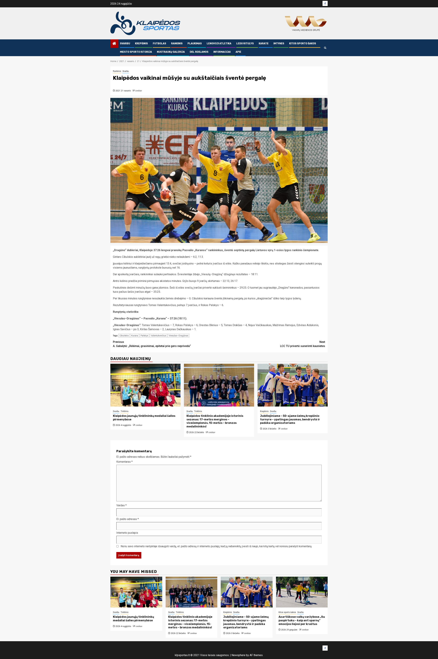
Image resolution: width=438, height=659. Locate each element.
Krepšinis (141, 43)
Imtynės (278, 43)
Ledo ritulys (245, 43)
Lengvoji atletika (219, 43)
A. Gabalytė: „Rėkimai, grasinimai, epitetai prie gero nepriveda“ (152, 344)
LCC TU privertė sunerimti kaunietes (302, 344)
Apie (238, 51)
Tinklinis (124, 411)
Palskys (144, 335)
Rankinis (177, 43)
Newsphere (238, 655)
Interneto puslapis (127, 532)
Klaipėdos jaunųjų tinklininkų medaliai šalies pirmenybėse (133, 618)
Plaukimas (195, 43)
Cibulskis (124, 335)
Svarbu (125, 43)
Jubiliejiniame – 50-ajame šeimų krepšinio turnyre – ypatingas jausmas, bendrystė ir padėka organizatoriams (290, 419)
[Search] (325, 48)
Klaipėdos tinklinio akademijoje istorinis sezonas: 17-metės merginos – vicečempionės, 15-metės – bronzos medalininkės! (214, 421)
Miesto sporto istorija (136, 51)
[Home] (114, 43)
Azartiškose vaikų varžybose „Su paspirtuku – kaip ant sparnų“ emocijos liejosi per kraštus (302, 620)
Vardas (121, 505)
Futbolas (159, 43)
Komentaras (124, 461)
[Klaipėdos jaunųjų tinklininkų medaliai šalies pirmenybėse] (145, 385)
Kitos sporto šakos (302, 43)
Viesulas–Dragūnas (178, 335)
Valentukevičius (158, 335)
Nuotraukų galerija (171, 51)
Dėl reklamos (199, 51)
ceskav (138, 91)
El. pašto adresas (127, 519)
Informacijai (222, 51)
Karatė (263, 43)
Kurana (134, 335)
